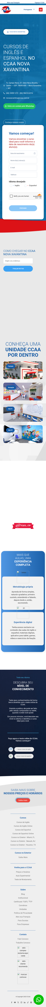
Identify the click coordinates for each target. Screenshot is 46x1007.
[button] (41, 9)
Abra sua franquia (13, 2)
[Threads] (34, 1002)
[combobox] (23, 153)
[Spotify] (31, 1002)
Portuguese (28, 9)
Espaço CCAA (39, 2)
